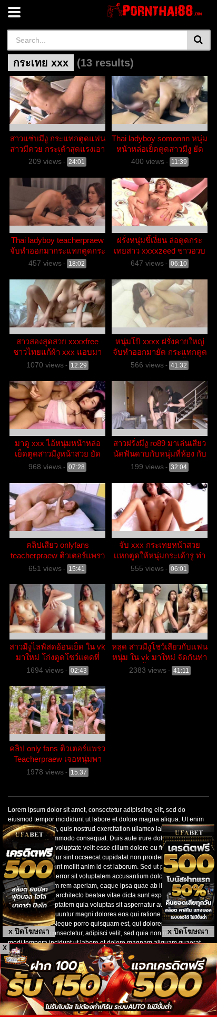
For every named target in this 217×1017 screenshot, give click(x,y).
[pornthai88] (156, 10)
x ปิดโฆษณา (29, 931)
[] (199, 40)
